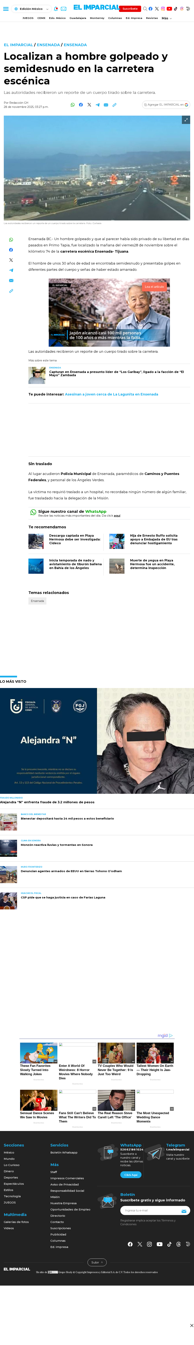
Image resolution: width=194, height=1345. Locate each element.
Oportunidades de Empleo (70, 1209)
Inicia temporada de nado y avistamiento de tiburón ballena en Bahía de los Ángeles (75, 564)
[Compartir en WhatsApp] (72, 104)
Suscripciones (60, 1228)
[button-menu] (5, 8)
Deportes (11, 1177)
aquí (117, 515)
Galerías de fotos (16, 1222)
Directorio (57, 1215)
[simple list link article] (97, 742)
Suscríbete (130, 8)
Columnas (115, 17)
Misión (55, 1197)
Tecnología (12, 1196)
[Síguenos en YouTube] (169, 8)
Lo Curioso (12, 1165)
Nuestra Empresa (63, 1203)
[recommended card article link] (36, 375)
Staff (53, 1172)
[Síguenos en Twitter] (157, 8)
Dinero (9, 1171)
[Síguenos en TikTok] (175, 8)
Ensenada (48, 45)
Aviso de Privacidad (64, 1184)
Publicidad (58, 1234)
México (9, 1152)
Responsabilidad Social (67, 1190)
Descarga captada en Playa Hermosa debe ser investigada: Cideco (74, 539)
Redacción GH (18, 102)
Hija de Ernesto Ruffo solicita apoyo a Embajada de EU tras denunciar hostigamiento (154, 539)
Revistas (152, 17)
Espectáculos (14, 1183)
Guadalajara (78, 17)
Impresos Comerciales (67, 1178)
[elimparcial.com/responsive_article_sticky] (191, 1325)
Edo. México (57, 17)
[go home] (17, 1269)
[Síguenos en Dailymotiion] (188, 1244)
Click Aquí (130, 1174)
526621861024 (132, 1149)
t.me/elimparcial (177, 1149)
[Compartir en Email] (106, 104)
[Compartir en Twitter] (89, 104)
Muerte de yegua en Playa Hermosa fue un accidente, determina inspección (152, 564)
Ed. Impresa (134, 17)
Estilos (8, 1190)
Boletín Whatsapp (63, 1152)
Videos (9, 1228)
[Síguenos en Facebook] (150, 8)
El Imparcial (18, 45)
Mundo (9, 1159)
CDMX (41, 17)
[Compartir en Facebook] (81, 104)
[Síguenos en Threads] (182, 8)
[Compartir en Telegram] (97, 104)
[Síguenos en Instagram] (163, 8)
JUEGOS (28, 17)
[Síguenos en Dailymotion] (188, 8)
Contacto (57, 1222)
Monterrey (97, 17)
